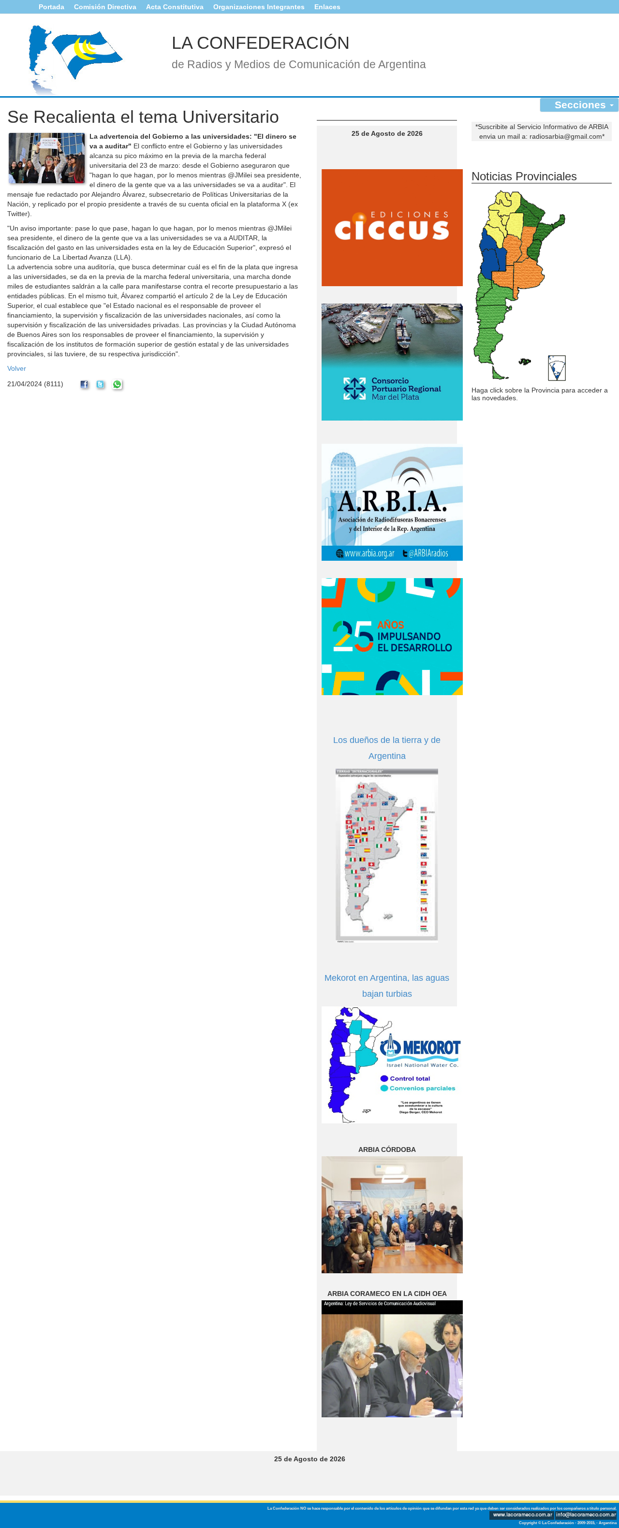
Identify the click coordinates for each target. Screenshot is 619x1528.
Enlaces (327, 7)
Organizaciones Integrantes (259, 7)
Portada (51, 7)
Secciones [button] (582, 104)
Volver (16, 368)
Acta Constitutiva (175, 7)
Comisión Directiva (105, 7)
